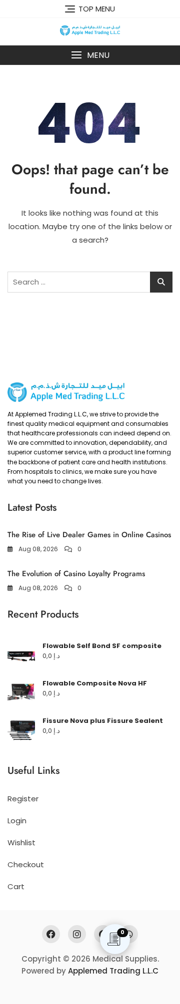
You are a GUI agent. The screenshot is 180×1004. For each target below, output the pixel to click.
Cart (16, 886)
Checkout (26, 864)
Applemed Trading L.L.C (113, 971)
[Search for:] (90, 282)
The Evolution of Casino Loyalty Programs (76, 573)
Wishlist (22, 842)
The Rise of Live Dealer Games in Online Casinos (89, 534)
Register (23, 798)
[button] (90, 55)
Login (17, 820)
